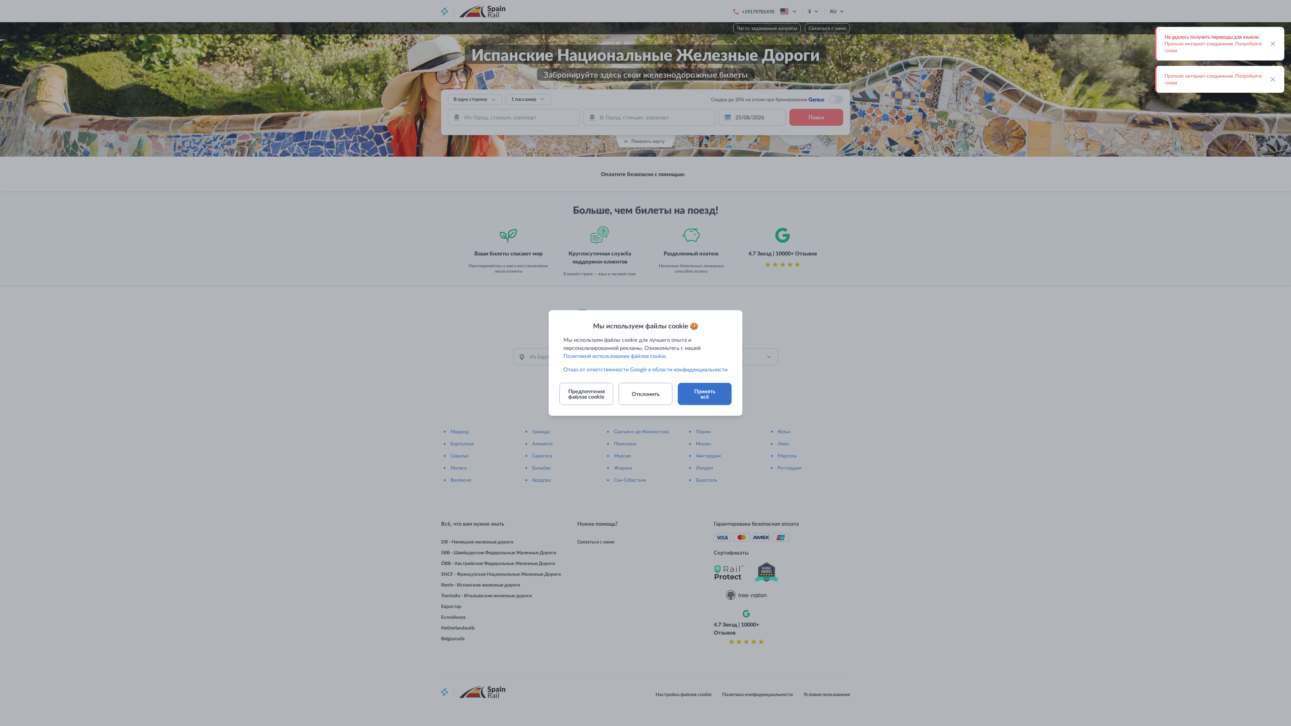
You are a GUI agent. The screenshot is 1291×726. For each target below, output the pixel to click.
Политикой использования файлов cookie (614, 356)
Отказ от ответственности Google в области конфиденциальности (645, 369)
